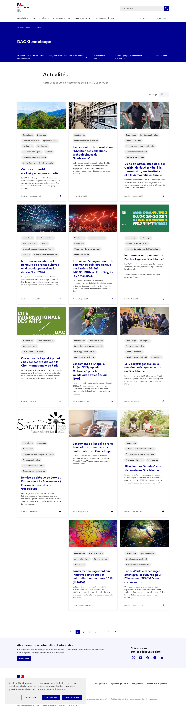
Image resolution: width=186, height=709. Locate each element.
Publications (161, 55)
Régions (141, 18)
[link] (70, 632)
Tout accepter (72, 697)
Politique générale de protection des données (127, 699)
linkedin (140, 657)
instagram (154, 657)
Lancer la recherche (166, 8)
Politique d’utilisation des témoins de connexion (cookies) (86, 699)
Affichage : (156, 94)
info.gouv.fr (136, 683)
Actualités (21, 18)
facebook (147, 657)
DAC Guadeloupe (23, 27)
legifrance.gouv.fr (118, 683)
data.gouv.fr (100, 683)
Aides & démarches (61, 18)
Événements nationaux (104, 18)
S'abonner (24, 658)
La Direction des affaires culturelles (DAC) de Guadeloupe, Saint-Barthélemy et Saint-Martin (49, 57)
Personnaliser (31, 697)
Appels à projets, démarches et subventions (128, 57)
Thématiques (160, 18)
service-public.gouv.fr (156, 683)
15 (162, 94)
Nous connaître (39, 18)
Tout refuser (51, 697)
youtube (161, 657)
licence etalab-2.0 (68, 706)
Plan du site (153, 699)
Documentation (80, 18)
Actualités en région (99, 57)
